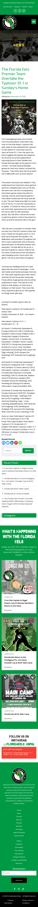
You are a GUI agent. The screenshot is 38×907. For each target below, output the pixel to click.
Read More (8, 610)
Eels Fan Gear (7, 7)
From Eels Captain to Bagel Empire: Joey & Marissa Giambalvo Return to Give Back (19, 471)
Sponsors (19, 863)
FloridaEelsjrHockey (14, 896)
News (31, 7)
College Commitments (19, 860)
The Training (19, 851)
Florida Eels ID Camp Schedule (16, 493)
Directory (19, 826)
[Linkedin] (12, 443)
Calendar (17, 7)
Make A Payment (19, 833)
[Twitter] (8, 443)
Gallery (19, 841)
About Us (19, 820)
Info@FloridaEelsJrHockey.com (13, 3)
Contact (24, 7)
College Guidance (19, 857)
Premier (19, 823)
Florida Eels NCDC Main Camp (16, 489)
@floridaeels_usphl (19, 744)
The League (19, 847)
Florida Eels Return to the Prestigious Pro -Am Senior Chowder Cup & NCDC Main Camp (18, 481)
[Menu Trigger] (33, 21)
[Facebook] (3, 443)
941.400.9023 (30, 3)
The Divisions (19, 854)
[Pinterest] (16, 443)
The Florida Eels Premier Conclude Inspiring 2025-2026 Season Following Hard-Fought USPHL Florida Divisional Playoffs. (17, 502)
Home (19, 810)
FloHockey (19, 829)
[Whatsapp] (20, 443)
